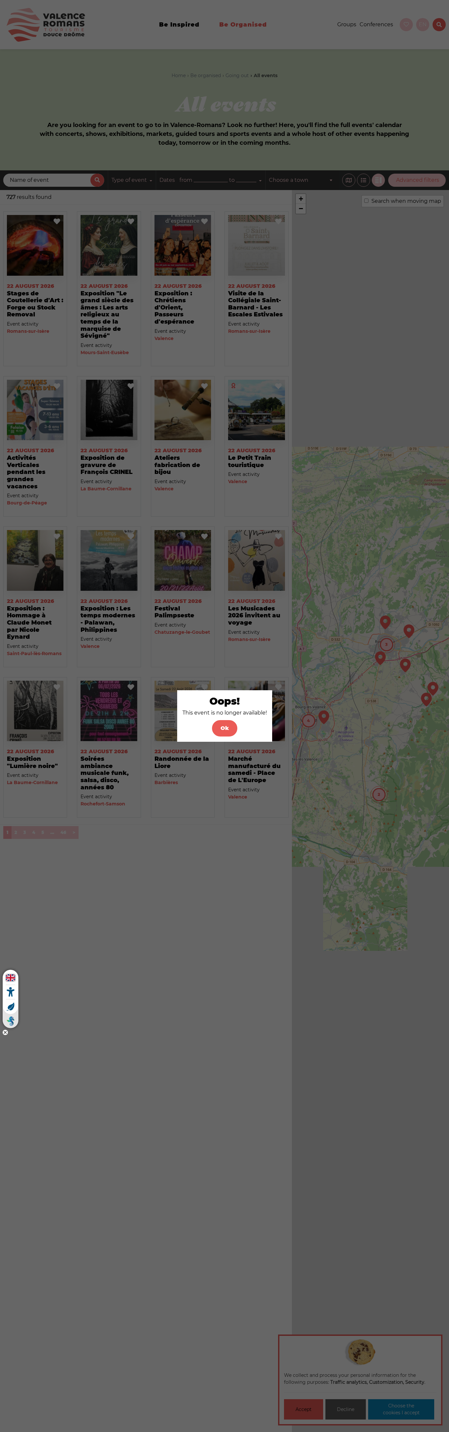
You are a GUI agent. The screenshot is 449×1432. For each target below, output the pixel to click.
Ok (225, 728)
